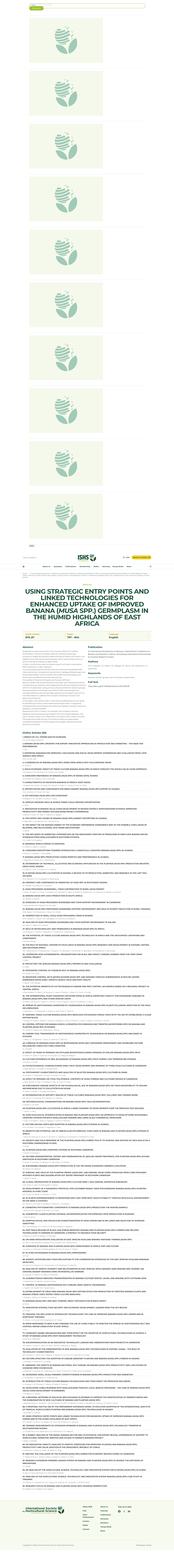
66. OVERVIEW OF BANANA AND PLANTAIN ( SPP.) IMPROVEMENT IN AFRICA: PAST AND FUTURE (71, 1246)
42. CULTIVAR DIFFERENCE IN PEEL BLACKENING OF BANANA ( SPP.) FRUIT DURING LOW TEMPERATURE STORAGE (79, 1059)
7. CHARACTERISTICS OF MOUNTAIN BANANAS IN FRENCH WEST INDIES (56, 782)
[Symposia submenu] (62, 566)
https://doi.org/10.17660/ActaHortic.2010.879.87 (109, 686)
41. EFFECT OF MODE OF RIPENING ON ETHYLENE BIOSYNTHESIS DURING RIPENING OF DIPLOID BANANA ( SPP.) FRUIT (81, 1052)
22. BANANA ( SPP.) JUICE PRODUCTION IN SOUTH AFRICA (52, 896)
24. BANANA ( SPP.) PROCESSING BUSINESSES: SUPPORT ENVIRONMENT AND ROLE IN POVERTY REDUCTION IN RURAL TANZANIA (86, 909)
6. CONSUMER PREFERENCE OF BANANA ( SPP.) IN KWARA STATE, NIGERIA (60, 776)
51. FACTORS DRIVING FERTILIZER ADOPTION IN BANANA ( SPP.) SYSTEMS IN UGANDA (66, 1124)
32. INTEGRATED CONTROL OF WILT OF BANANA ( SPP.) (56, 970)
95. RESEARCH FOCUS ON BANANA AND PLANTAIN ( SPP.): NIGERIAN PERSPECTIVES (65, 1486)
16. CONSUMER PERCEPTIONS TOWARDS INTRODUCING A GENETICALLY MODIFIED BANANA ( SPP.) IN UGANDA (78, 850)
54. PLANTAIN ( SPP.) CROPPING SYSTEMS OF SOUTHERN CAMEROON (58, 1150)
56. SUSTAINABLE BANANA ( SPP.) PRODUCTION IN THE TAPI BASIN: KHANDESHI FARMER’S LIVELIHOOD (74, 1166)
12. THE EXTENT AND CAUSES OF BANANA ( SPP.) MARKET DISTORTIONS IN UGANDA (65, 818)
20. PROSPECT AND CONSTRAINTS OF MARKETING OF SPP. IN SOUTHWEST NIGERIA (65, 882)
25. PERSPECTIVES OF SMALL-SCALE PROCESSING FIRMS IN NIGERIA (58, 916)
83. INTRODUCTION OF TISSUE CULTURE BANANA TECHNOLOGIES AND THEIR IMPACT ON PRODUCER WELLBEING (76, 1381)
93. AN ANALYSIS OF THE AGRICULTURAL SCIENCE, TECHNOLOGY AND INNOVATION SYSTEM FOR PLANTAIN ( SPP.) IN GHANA (84, 1470)
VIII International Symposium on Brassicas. (49, 276)
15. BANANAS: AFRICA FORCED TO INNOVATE (44, 844)
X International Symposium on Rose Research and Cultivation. (58, 170)
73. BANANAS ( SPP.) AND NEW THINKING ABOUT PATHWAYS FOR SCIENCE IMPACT (64, 1301)
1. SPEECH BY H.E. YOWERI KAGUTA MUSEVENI (44, 737)
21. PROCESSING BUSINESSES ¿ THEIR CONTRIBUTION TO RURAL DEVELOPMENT (63, 889)
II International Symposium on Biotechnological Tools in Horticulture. (61, 329)
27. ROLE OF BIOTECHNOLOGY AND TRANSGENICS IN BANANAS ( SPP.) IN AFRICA (63, 929)
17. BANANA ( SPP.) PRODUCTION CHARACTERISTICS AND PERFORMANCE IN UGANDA (66, 857)
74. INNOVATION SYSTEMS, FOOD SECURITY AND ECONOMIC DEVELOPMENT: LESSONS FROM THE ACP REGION (75, 1308)
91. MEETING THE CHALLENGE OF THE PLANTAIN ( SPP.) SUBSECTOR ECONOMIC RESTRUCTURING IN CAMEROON (78, 1454)
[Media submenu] (99, 566)
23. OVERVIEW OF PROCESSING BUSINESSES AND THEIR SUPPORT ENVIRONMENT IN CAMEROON (72, 902)
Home (25, 573)
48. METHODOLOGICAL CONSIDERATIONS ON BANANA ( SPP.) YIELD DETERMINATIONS (66, 1102)
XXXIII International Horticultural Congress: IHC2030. (54, 64)
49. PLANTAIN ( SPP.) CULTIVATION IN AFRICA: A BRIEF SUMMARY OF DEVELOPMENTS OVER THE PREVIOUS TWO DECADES (83, 1108)
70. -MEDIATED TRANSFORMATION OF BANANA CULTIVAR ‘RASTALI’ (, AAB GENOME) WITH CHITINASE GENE (84, 1278)
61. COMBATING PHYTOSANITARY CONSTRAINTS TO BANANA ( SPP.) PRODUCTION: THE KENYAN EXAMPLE (75, 1207)
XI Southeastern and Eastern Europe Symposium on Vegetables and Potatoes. (65, 117)
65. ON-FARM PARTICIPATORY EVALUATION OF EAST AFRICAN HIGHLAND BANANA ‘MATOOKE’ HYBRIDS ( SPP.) (77, 1239)
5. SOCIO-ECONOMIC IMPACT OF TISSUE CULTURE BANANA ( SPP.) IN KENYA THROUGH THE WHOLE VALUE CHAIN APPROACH (85, 769)
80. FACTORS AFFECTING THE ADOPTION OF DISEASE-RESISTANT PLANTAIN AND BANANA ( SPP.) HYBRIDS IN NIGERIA (81, 1358)
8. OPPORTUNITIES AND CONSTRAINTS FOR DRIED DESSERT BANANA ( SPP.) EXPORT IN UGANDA (71, 789)
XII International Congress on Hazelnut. (47, 223)
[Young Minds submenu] (124, 566)
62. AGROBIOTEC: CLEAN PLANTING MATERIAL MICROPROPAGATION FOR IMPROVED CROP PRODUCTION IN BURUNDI (78, 1214)
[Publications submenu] (76, 566)
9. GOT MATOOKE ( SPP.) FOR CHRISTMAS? (45, 796)
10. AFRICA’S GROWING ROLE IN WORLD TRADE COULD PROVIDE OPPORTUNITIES (61, 802)
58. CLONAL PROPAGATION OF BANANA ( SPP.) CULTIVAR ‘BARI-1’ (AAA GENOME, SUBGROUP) (75, 1182)
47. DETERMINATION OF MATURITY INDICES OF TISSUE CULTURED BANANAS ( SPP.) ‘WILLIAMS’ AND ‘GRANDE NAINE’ (80, 1095)
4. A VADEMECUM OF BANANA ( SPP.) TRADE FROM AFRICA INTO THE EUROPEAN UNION (67, 762)
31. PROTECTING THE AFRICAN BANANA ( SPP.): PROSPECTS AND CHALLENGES (62, 964)
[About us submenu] (51, 566)
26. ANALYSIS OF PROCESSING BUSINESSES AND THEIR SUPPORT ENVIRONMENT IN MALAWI (69, 922)
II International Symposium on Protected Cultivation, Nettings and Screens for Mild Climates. (73, 435)
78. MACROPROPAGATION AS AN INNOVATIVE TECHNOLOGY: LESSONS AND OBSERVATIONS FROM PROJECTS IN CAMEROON (81, 1342)
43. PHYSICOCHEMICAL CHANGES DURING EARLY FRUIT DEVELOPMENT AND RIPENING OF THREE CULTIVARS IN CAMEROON (84, 1066)
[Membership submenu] (91, 566)
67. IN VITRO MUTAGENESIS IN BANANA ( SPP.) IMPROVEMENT (54, 1253)
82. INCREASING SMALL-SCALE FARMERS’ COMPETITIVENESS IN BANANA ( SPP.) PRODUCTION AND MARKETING (78, 1375)
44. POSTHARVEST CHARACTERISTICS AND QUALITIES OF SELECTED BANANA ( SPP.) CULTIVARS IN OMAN (75, 1072)
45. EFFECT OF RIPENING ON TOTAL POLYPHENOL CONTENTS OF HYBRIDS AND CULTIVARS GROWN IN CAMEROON (80, 1079)
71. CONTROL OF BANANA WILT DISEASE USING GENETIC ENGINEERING (64, 1285)
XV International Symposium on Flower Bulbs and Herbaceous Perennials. (64, 382)
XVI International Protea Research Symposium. (51, 487)
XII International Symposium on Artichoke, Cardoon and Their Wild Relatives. (65, 540)
